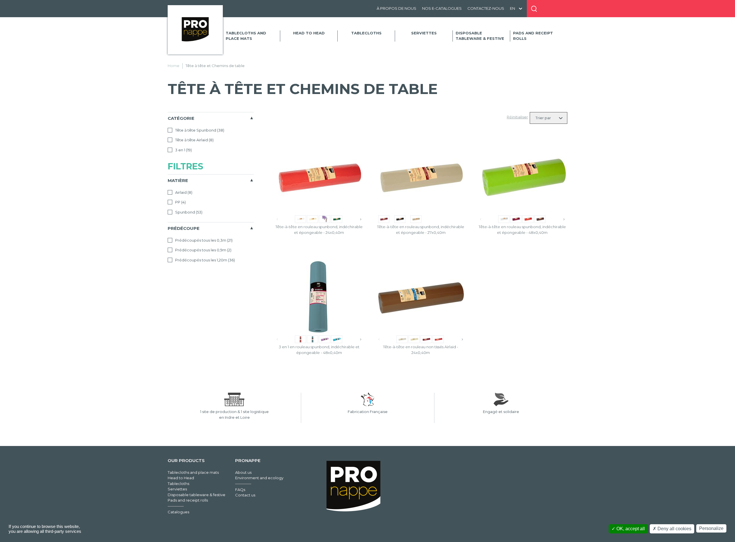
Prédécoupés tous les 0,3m (203, 240)
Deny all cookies (673, 528)
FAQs (240, 489)
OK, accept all (630, 528)
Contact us (245, 495)
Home (173, 65)
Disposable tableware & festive (480, 36)
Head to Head (309, 33)
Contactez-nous (485, 8)
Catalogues (178, 512)
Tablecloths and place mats (246, 36)
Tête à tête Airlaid (194, 140)
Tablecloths (366, 33)
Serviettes (424, 33)
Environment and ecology (259, 478)
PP (180, 202)
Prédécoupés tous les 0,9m (202, 250)
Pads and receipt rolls (533, 36)
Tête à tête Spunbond (199, 130)
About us (243, 472)
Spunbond (188, 212)
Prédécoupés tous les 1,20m (204, 260)
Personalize (711, 528)
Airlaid (183, 192)
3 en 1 (183, 150)
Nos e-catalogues (442, 8)
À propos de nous (396, 8)
